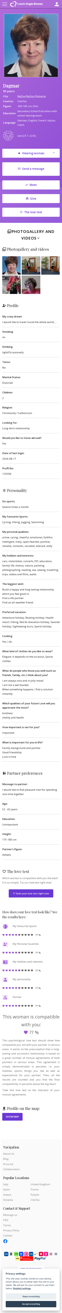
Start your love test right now (32, 893)
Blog (6, 1159)
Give (33, 199)
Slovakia (8, 1200)
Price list (8, 1164)
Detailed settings (22, 1288)
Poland (35, 1194)
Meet (33, 185)
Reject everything (31, 1296)
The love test (33, 212)
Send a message (33, 169)
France (35, 1189)
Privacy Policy (11, 1230)
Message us (10, 1215)
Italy (5, 1184)
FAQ (5, 1220)
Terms (7, 1225)
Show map (12, 1116)
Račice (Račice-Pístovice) (31, 96)
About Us (8, 1153)
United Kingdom (40, 1184)
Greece (7, 1194)
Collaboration (11, 1169)
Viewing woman (33, 153)
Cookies (7, 1235)
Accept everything (31, 1304)
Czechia (35, 1200)
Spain (6, 1189)
